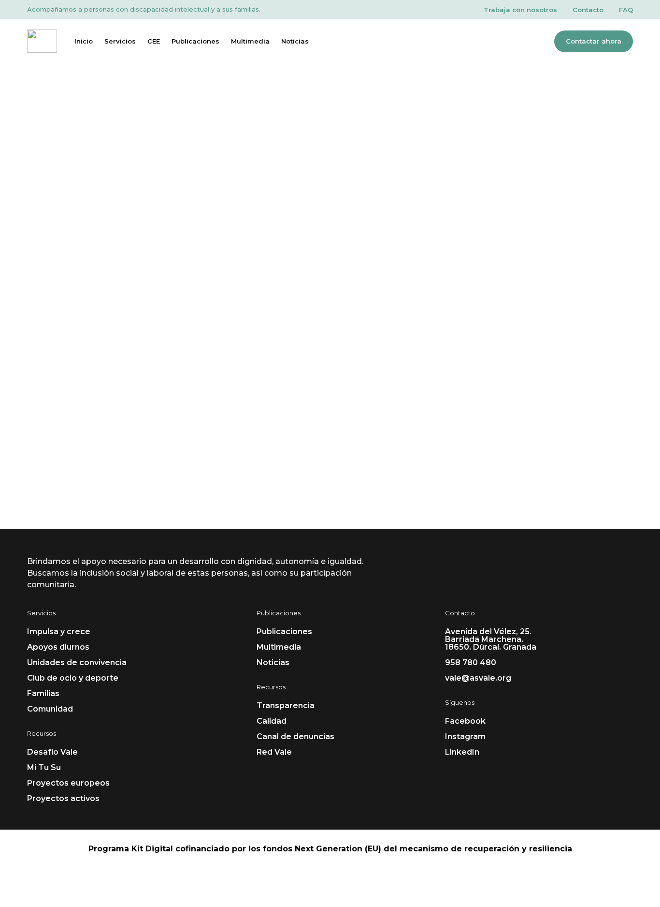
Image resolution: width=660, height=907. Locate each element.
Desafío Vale (52, 752)
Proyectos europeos (68, 783)
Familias (43, 693)
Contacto (588, 10)
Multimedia (250, 41)
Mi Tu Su (44, 767)
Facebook (465, 721)
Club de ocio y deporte (72, 678)
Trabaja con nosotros (520, 10)
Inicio (83, 41)
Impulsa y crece (58, 631)
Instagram (465, 736)
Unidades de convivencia (77, 662)
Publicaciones (195, 41)
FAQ (626, 10)
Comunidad (50, 709)
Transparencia (286, 705)
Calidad (272, 721)
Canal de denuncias (295, 736)
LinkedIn (462, 752)
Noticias (295, 41)
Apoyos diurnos (58, 647)
